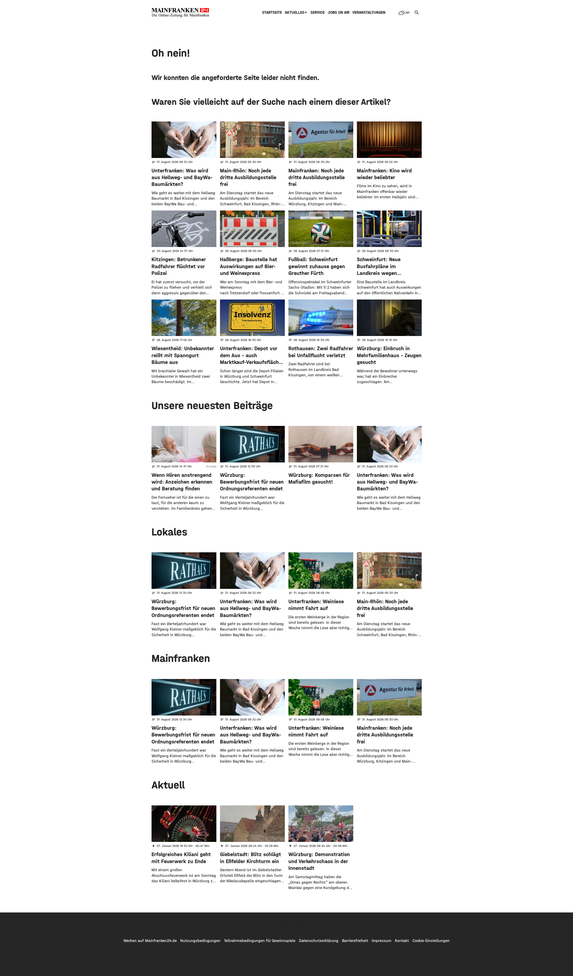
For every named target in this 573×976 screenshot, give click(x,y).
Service (317, 12)
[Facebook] (272, 925)
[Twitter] (286, 925)
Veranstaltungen (368, 12)
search (416, 12)
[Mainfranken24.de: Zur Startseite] (180, 12)
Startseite (272, 12)
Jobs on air (338, 12)
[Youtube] (300, 925)
